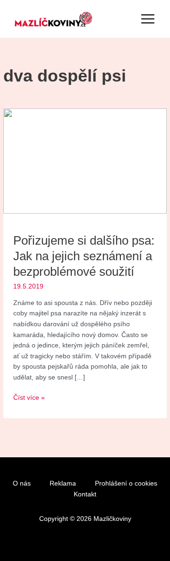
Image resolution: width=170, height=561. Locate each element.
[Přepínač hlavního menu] (148, 19)
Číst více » (29, 397)
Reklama (63, 483)
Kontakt (85, 494)
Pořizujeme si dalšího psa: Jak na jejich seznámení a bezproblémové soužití (83, 256)
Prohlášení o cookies (126, 483)
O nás (22, 483)
